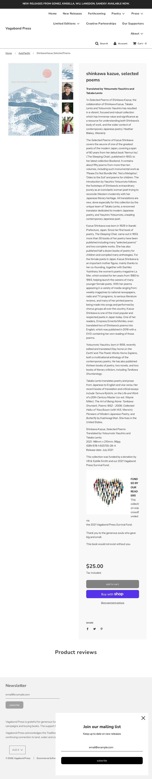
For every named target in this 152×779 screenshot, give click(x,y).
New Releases (72, 13)
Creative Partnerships (101, 23)
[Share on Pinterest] (101, 628)
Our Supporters (133, 23)
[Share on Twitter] (94, 628)
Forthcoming (97, 13)
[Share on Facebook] (88, 628)
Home (53, 13)
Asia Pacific (24, 53)
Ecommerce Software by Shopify (53, 758)
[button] (17, 750)
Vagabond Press (18, 28)
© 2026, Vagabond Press (18, 758)
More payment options (112, 602)
